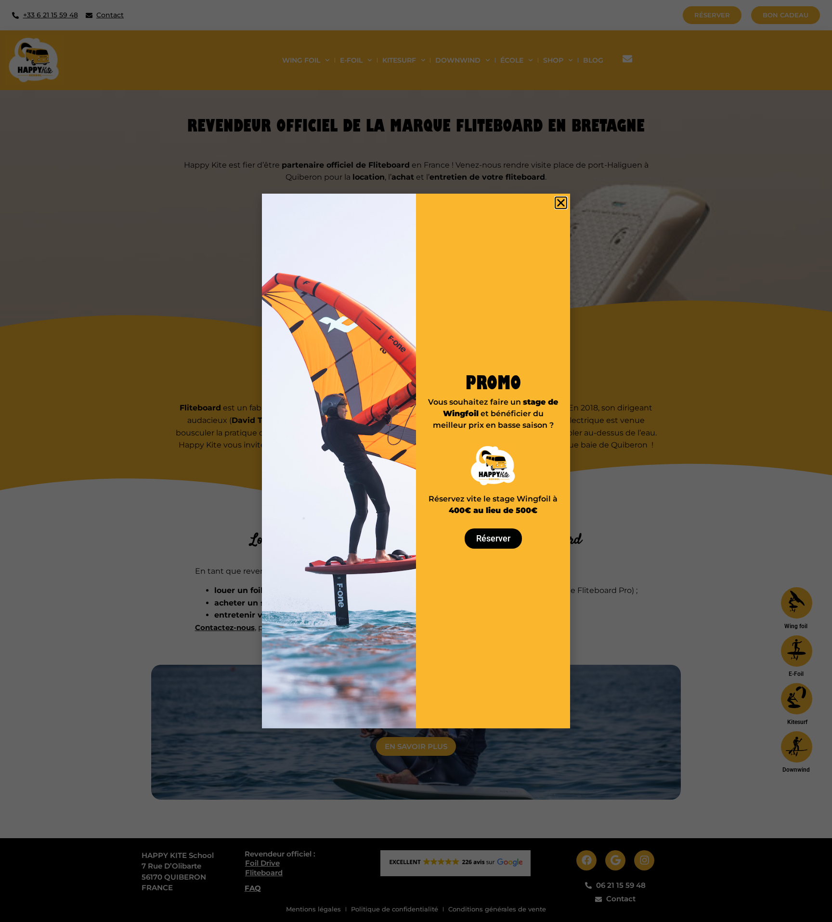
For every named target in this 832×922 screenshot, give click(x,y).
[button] (561, 203)
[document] (416, 461)
